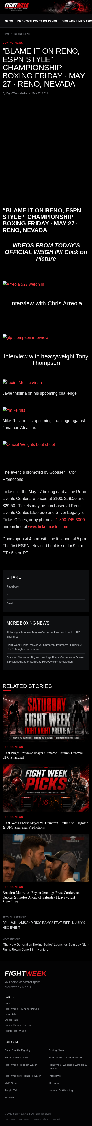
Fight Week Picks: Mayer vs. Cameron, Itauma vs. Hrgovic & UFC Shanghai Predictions (44, 647)
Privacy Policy (40, 1119)
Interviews (55, 1075)
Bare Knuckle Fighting (18, 1050)
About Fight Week (15, 1030)
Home (9, 20)
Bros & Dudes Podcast (18, 1025)
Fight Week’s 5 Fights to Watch (23, 1075)
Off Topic (54, 1083)
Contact (56, 1119)
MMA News (11, 1083)
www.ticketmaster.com (48, 526)
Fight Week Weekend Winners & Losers (68, 1066)
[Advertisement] (46, 147)
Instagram (24, 1119)
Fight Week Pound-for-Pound (37, 20)
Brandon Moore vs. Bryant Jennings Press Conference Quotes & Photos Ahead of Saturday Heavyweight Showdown (46, 659)
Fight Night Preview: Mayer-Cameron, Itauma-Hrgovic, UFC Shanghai (44, 634)
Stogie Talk (11, 1019)
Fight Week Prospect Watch (21, 1064)
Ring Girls (68, 20)
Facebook (13, 586)
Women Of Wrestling (61, 1090)
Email (10, 603)
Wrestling (10, 1097)
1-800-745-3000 (70, 520)
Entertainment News (16, 1057)
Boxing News (22, 33)
